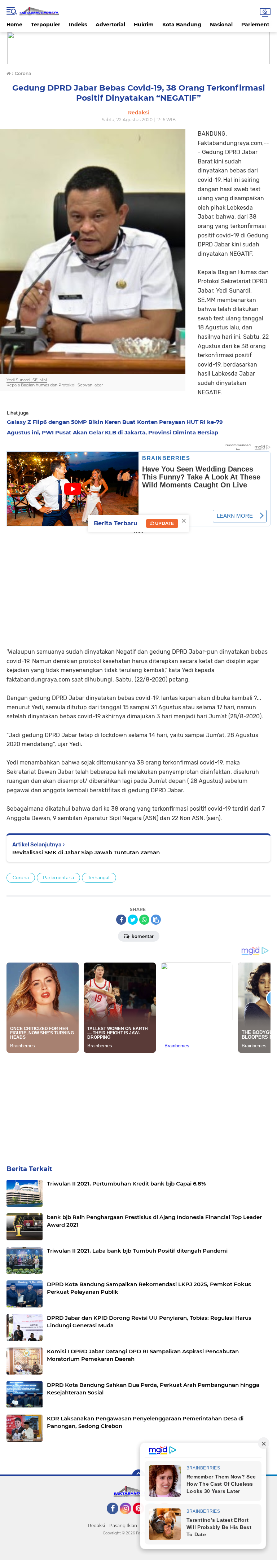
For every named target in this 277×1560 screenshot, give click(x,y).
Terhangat (99, 877)
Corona (21, 877)
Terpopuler (45, 24)
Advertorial (110, 24)
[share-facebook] (121, 920)
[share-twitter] (133, 920)
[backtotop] (138, 1475)
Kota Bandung (181, 24)
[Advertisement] (138, 585)
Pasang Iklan (123, 1525)
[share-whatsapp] (144, 920)
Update (164, 523)
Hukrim (144, 24)
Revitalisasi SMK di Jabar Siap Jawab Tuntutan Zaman (86, 852)
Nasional (221, 24)
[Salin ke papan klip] (156, 920)
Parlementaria (58, 877)
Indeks (78, 24)
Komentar (142, 936)
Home (14, 24)
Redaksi (96, 1525)
